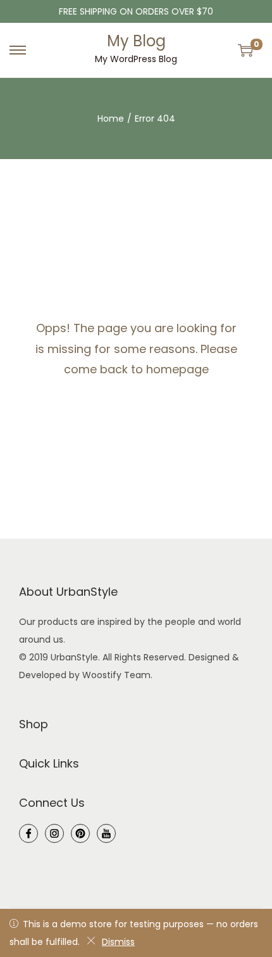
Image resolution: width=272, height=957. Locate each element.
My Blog (136, 40)
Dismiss (118, 941)
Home (110, 118)
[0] (245, 50)
